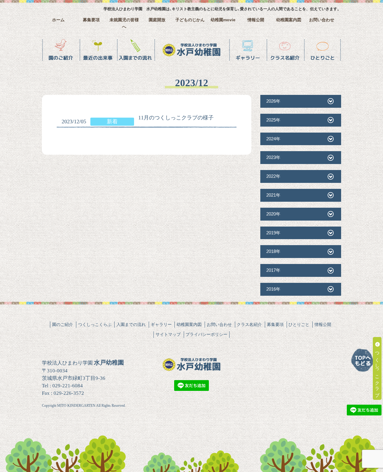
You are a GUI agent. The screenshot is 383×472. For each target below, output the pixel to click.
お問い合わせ (321, 20)
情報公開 (255, 20)
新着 (112, 122)
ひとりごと (298, 324)
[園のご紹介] (60, 50)
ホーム (58, 20)
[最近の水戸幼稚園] (98, 50)
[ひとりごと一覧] (322, 50)
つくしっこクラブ (377, 371)
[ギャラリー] (247, 50)
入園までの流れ (131, 324)
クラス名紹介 (249, 324)
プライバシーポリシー (206, 334)
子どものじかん (190, 20)
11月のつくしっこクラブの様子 (176, 118)
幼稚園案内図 (288, 20)
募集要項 (91, 20)
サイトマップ (168, 334)
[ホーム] (191, 50)
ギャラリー (161, 324)
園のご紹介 (62, 324)
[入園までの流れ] (135, 50)
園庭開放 (157, 20)
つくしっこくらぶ (95, 324)
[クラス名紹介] (285, 50)
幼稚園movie (223, 20)
